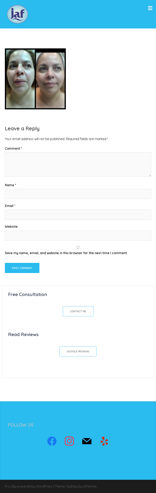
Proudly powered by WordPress (28, 486)
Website (11, 226)
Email (10, 206)
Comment (13, 148)
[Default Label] (86, 441)
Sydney (71, 486)
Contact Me (78, 311)
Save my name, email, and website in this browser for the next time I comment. (66, 253)
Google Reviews (78, 351)
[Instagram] (69, 441)
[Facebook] (52, 441)
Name (10, 185)
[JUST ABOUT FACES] (17, 14)
